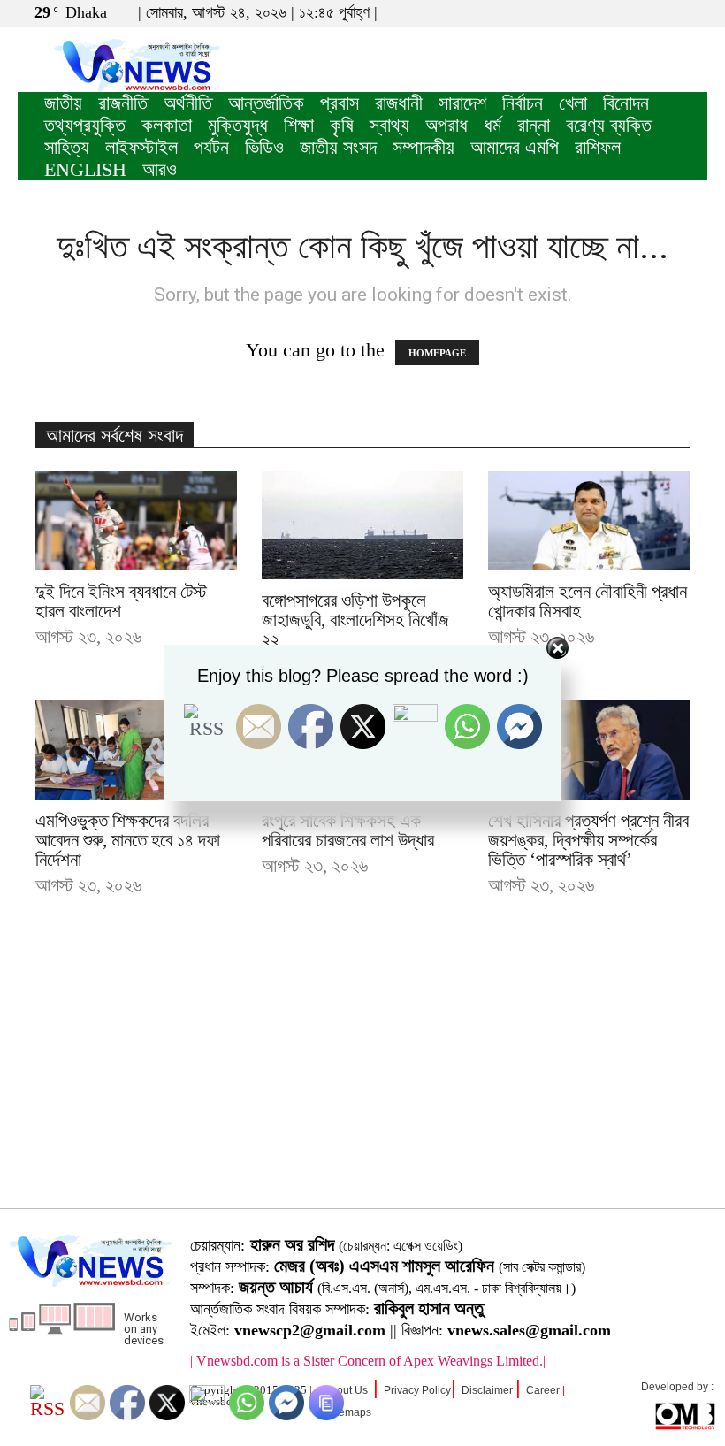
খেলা (573, 103)
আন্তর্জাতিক (266, 103)
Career (543, 1390)
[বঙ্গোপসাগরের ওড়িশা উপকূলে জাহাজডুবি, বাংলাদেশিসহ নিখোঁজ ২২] (362, 525)
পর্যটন (211, 147)
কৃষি (342, 125)
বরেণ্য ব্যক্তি (609, 125)
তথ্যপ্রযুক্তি (85, 125)
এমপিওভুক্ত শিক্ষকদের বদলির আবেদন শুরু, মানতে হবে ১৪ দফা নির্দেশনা (127, 840)
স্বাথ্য (389, 125)
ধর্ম (492, 125)
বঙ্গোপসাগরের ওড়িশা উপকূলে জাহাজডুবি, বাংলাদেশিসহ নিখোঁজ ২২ (355, 620)
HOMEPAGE (437, 353)
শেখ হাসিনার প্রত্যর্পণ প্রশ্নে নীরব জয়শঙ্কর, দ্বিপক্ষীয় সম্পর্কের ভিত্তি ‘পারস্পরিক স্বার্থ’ (588, 840)
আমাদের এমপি (514, 147)
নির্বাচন (522, 103)
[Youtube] (694, 12)
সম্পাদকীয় (423, 147)
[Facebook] (635, 12)
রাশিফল (598, 147)
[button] (609, 12)
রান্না (533, 125)
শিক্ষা (299, 125)
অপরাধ (446, 125)
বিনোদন (626, 103)
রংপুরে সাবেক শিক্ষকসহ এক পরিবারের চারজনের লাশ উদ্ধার (348, 830)
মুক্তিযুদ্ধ (238, 125)
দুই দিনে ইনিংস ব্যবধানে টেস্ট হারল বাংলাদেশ (121, 601)
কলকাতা (166, 125)
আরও (159, 169)
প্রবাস (339, 103)
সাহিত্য (66, 147)
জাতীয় (63, 103)
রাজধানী (399, 103)
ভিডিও (264, 147)
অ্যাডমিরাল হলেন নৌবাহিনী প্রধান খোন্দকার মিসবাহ (587, 601)
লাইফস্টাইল (141, 147)
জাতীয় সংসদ (338, 147)
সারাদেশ (462, 103)
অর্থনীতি (188, 103)
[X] (665, 12)
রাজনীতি (123, 103)
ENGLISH (85, 169)
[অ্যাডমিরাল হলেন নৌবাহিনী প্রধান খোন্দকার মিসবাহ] (589, 520)
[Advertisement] (362, 1080)
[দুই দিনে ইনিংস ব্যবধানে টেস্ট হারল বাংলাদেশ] (136, 520)
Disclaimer (487, 1390)
